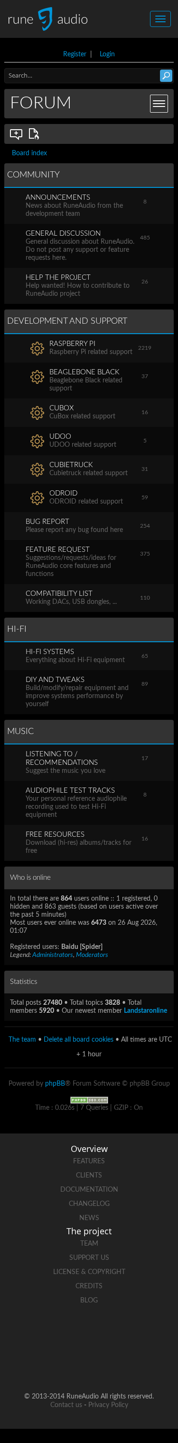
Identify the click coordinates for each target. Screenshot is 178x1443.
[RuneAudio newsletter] (125, 1366)
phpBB (55, 1083)
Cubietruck (71, 465)
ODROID (63, 493)
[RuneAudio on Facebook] (71, 1333)
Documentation (89, 1189)
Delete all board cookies (78, 1039)
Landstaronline (145, 1011)
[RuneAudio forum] (53, 1366)
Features (89, 1161)
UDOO (60, 436)
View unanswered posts (16, 134)
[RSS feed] (89, 1366)
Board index (29, 153)
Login (107, 54)
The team (22, 1039)
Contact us (66, 1405)
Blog (89, 1300)
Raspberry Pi (72, 343)
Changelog (89, 1204)
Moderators (92, 955)
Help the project (58, 277)
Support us (89, 1258)
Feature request (58, 549)
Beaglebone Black (84, 372)
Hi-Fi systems (50, 651)
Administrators (52, 955)
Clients (89, 1175)
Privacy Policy (108, 1405)
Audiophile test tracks (70, 790)
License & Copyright (89, 1272)
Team (89, 1243)
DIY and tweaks (55, 679)
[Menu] (159, 104)
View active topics (35, 134)
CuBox (61, 408)
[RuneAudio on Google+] (143, 1333)
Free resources (55, 834)
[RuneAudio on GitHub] (35, 1333)
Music (20, 731)
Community (33, 175)
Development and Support (67, 321)
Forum (41, 103)
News (89, 1218)
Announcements (58, 197)
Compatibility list (59, 593)
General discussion (63, 233)
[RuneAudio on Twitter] (107, 1333)
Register (74, 54)
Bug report (47, 521)
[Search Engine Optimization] (89, 1100)
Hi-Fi (17, 629)
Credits (89, 1286)
